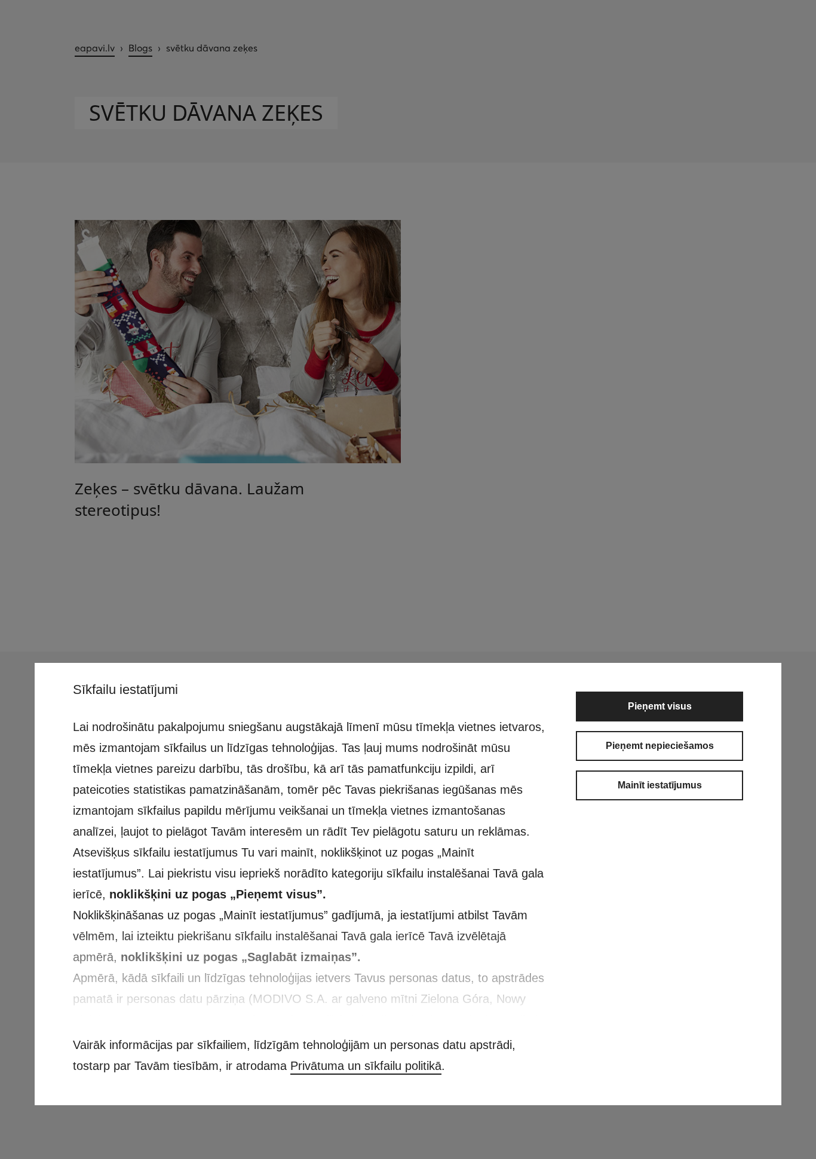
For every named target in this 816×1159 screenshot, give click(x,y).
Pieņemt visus (660, 706)
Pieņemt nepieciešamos (660, 746)
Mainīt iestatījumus (660, 785)
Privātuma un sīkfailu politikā (365, 1065)
